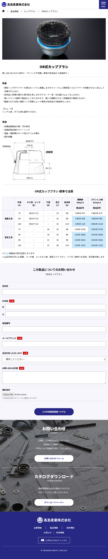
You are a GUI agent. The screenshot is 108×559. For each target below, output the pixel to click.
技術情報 (70, 527)
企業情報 (38, 527)
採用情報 (60, 532)
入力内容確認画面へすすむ (54, 411)
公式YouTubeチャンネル (56, 540)
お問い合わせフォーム (54, 458)
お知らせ (48, 532)
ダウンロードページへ (54, 502)
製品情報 (14, 11)
